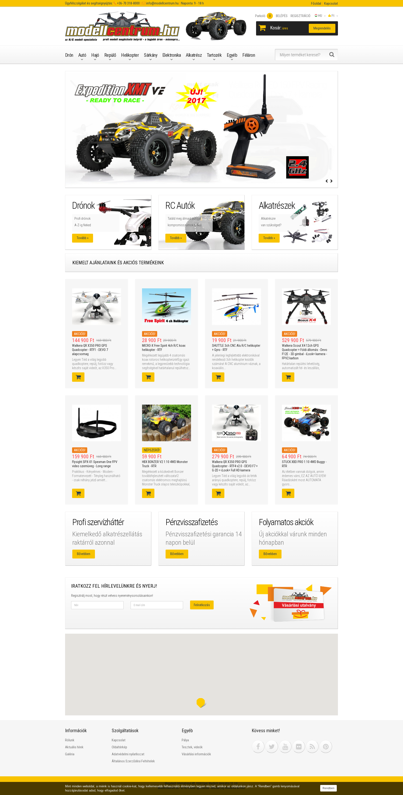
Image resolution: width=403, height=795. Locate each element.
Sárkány (150, 55)
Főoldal (316, 3)
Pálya (185, 740)
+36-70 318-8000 (128, 3)
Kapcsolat (331, 3)
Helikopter (130, 55)
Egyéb (232, 55)
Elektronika (171, 55)
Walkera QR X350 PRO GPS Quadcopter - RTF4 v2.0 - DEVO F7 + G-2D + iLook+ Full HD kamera (235, 466)
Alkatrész (194, 55)
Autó (82, 55)
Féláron (248, 55)
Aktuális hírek (74, 747)
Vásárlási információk (196, 754)
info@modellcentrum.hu (162, 3)
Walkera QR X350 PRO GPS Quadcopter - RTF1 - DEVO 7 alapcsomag (90, 350)
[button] (201, 703)
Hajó (95, 55)
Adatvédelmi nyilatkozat (128, 754)
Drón (69, 55)
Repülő (110, 55)
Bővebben (83, 554)
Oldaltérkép (119, 747)
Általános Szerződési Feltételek (133, 761)
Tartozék (214, 55)
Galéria (69, 754)
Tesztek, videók (192, 747)
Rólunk (69, 740)
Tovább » (240, 139)
